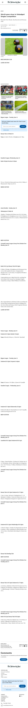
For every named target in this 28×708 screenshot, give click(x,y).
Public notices (4, 677)
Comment (23, 659)
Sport (2, 11)
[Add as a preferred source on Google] (15, 30)
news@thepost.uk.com (8, 705)
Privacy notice (6, 129)
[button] (2, 2)
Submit (23, 126)
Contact (2, 673)
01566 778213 (8, 703)
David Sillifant (4, 25)
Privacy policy (4, 674)
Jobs (2, 675)
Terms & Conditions (5, 672)
